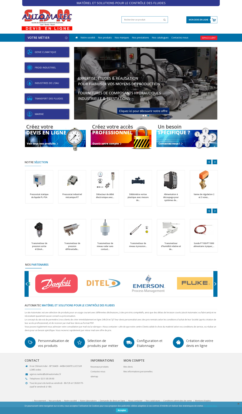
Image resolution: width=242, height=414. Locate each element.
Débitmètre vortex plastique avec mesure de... (70, 197)
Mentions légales (203, 400)
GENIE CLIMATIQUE (45, 52)
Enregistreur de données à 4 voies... (202, 245)
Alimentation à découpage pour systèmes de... (103, 197)
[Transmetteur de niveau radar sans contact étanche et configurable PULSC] (38, 229)
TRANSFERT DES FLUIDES (49, 98)
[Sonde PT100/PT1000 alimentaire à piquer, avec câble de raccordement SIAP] (136, 229)
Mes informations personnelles (137, 371)
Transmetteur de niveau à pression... (71, 245)
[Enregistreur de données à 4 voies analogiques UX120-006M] (202, 229)
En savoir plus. (210, 406)
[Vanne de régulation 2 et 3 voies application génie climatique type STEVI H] (136, 180)
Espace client (209, 37)
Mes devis (128, 366)
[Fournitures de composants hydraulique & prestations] (145, 83)
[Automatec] (46, 19)
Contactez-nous (179, 37)
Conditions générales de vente (177, 400)
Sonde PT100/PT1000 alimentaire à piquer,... (136, 245)
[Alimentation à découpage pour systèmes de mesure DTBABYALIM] (104, 180)
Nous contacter (135, 400)
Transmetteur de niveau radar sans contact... (38, 246)
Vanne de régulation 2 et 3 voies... (136, 196)
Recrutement (40, 400)
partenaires (37, 264)
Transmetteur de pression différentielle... (203, 197)
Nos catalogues (160, 37)
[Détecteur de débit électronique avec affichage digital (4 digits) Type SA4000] (38, 180)
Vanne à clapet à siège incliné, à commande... (169, 196)
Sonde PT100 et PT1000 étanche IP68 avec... (169, 246)
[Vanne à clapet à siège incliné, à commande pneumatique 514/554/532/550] (169, 180)
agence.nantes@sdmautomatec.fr (45, 374)
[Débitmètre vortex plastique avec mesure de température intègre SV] (71, 180)
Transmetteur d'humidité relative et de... (104, 246)
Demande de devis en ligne (112, 400)
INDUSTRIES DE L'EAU (47, 83)
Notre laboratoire (88, 400)
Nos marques (122, 37)
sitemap (94, 376)
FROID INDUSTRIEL (45, 67)
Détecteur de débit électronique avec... (38, 196)
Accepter (122, 410)
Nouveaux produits (99, 366)
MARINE (39, 114)
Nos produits (105, 37)
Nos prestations (140, 37)
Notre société (88, 37)
